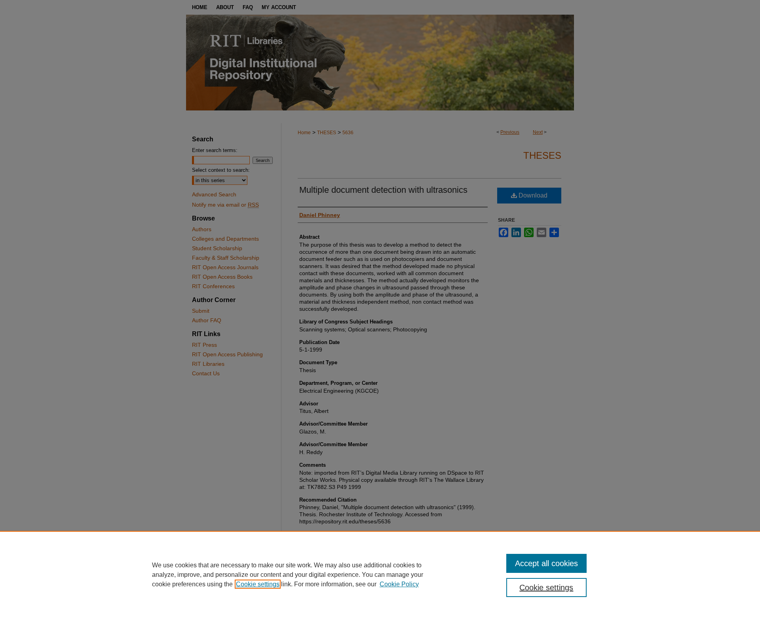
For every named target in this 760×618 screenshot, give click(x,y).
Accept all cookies (546, 563)
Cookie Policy (399, 584)
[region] (380, 574)
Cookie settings (257, 584)
